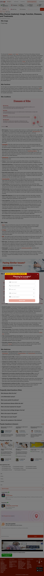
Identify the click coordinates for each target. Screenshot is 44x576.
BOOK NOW (22, 300)
